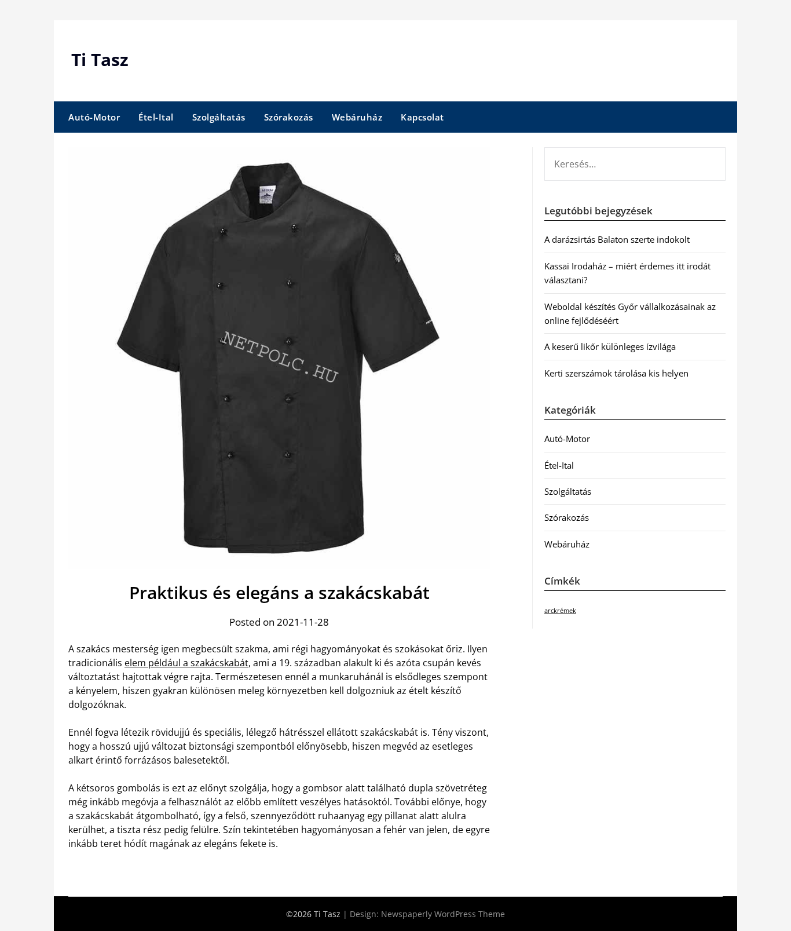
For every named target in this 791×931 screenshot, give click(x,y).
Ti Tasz (100, 59)
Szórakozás (288, 117)
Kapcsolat (422, 117)
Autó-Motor (94, 117)
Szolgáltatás (219, 117)
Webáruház (357, 117)
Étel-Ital (156, 117)
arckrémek (560, 611)
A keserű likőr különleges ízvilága (610, 346)
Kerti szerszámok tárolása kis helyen (616, 373)
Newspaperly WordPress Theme (443, 913)
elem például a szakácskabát (186, 662)
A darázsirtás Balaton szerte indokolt (617, 239)
